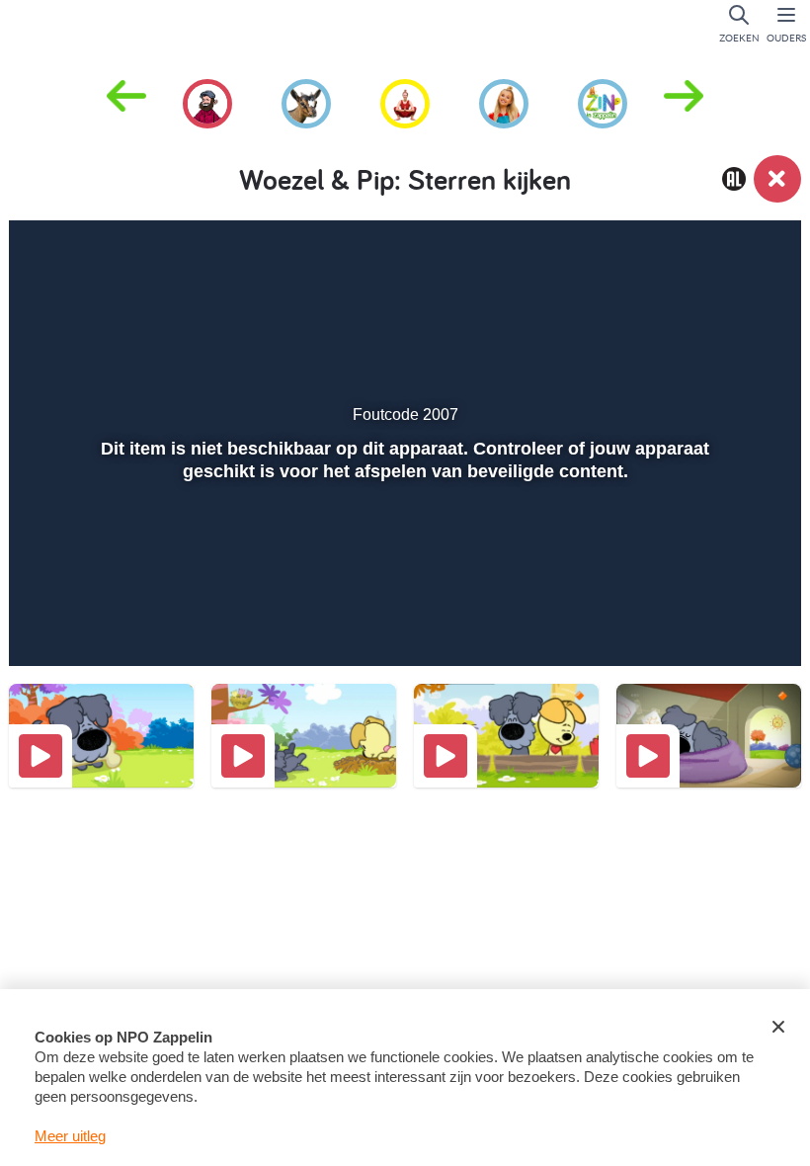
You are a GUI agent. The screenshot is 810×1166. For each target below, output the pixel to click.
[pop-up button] (712, 622)
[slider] (402, 580)
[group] (207, 100)
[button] (683, 102)
